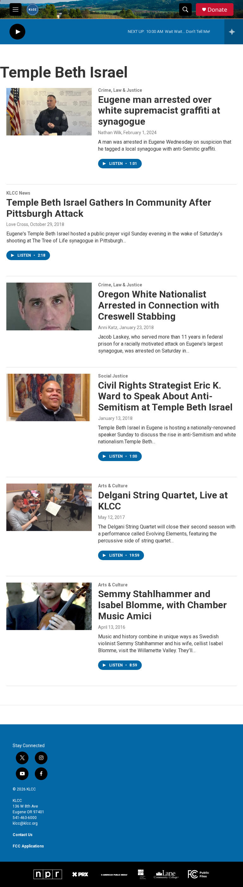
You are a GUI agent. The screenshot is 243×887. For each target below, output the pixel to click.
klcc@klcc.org (25, 823)
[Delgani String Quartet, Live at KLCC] (49, 507)
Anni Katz (107, 327)
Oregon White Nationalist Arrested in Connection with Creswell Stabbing (158, 305)
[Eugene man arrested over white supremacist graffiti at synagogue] (49, 111)
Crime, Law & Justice (120, 90)
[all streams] (233, 31)
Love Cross (17, 224)
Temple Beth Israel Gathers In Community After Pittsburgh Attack (108, 208)
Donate (217, 9)
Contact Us (23, 835)
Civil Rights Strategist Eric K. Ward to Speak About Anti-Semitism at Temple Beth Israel (165, 396)
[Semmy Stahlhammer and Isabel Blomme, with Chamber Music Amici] (49, 606)
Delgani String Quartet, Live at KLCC (163, 501)
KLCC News (18, 193)
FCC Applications (28, 846)
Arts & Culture (113, 485)
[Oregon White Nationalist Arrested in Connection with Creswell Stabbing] (49, 306)
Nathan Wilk (110, 132)
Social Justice (113, 375)
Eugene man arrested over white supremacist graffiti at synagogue (159, 110)
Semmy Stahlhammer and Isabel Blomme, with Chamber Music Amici (162, 605)
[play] (17, 31)
